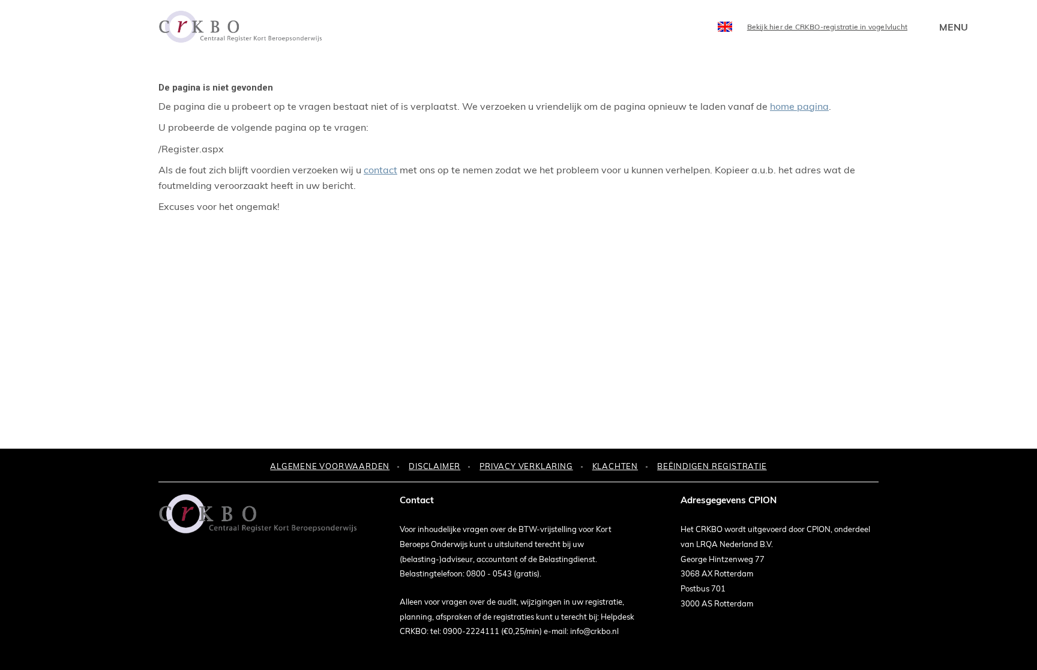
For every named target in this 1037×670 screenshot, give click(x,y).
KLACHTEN (615, 466)
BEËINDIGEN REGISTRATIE (712, 466)
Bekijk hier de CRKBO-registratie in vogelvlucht (827, 26)
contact (380, 170)
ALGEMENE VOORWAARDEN (329, 466)
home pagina (799, 106)
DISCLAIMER (434, 466)
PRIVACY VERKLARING (526, 466)
